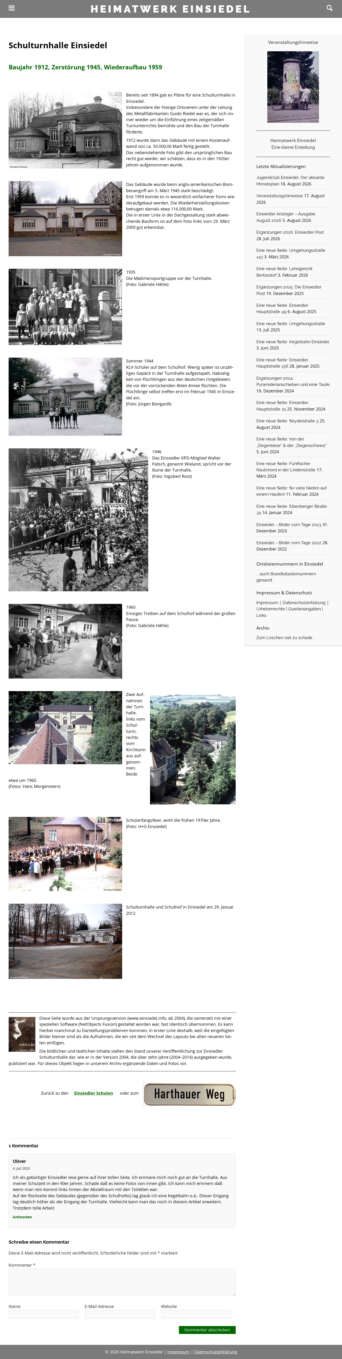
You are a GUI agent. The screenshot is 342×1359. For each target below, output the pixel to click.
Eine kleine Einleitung (293, 147)
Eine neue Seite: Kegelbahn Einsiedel (292, 342)
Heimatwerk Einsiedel (171, 9)
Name (14, 1306)
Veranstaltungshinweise (279, 196)
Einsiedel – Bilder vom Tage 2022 (288, 542)
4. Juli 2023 (21, 1168)
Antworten (22, 1217)
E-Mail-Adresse (99, 1306)
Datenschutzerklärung (304, 602)
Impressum (267, 602)
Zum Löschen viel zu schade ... (286, 637)
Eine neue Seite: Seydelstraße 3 (287, 421)
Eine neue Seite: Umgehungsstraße (290, 323)
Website (169, 1306)
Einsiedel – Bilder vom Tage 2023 (288, 524)
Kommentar (22, 1265)
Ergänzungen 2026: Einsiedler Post (290, 232)
